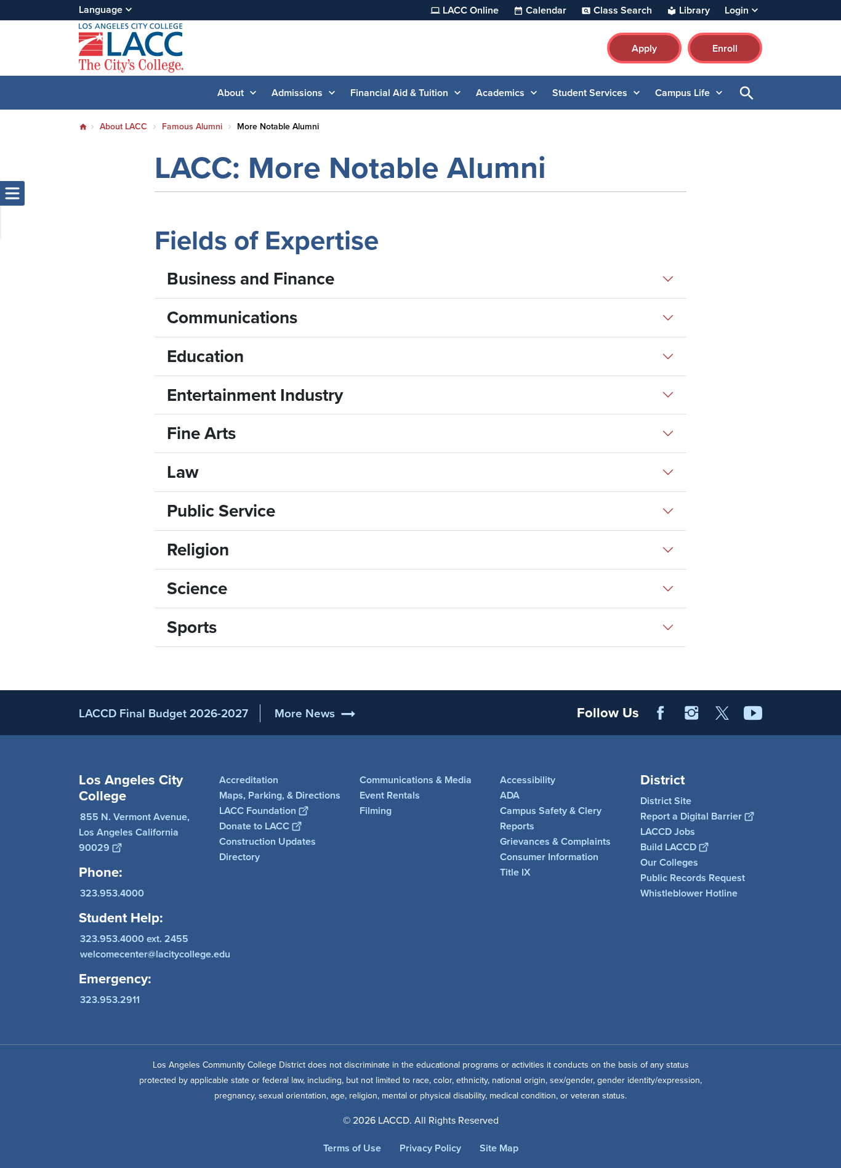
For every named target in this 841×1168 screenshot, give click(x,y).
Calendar (546, 10)
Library (694, 10)
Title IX (515, 872)
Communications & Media (416, 780)
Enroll (725, 48)
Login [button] (737, 10)
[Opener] (828, 723)
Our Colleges (669, 862)
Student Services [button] (589, 93)
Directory (239, 857)
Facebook (660, 713)
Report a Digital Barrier (691, 816)
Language (101, 9)
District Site (665, 801)
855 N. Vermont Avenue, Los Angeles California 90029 (134, 832)
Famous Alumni (192, 126)
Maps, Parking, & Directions (279, 795)
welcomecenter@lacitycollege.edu (155, 954)
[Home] (212, 48)
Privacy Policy (430, 1148)
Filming (376, 811)
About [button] (230, 93)
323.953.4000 (112, 893)
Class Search (623, 10)
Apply (644, 48)
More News (305, 713)
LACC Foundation (257, 811)
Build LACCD (668, 847)
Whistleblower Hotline (689, 893)
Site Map (499, 1148)
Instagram (691, 713)
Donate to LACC (254, 826)
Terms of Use (352, 1148)
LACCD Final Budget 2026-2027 (163, 713)
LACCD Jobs (667, 831)
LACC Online (471, 10)
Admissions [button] (297, 93)
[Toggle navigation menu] (12, 193)
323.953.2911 (110, 1000)
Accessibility (527, 780)
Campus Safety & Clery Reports (551, 818)
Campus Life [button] (682, 93)
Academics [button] (500, 93)
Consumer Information (549, 857)
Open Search (746, 93)
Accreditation (248, 780)
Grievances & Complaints (555, 841)
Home (83, 127)
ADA (510, 795)
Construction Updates (267, 841)
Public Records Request (692, 878)
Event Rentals (390, 795)
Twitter (722, 713)
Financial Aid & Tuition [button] (399, 93)
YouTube (753, 713)
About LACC (123, 126)
